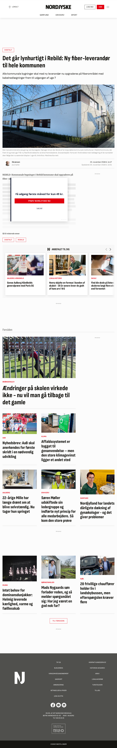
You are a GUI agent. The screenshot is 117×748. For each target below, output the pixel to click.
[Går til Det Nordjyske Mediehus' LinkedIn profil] (64, 705)
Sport (74, 15)
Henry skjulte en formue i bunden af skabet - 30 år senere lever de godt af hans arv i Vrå (67, 285)
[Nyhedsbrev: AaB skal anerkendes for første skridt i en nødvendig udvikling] (20, 423)
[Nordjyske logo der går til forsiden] (58, 7)
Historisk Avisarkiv (97, 668)
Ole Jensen (16, 162)
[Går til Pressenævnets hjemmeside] (58, 729)
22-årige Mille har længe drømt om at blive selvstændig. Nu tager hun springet (19, 505)
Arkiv (97, 674)
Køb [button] (100, 7)
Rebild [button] (21, 240)
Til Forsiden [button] (59, 621)
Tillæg (97, 690)
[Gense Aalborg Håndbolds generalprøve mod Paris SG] (25, 265)
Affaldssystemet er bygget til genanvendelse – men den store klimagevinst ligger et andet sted (58, 450)
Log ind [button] (89, 7)
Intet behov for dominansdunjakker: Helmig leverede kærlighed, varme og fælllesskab (18, 599)
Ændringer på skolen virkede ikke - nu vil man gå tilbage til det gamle (36, 395)
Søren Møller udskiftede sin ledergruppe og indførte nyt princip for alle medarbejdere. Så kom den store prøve (58, 509)
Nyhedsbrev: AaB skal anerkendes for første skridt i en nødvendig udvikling (19, 450)
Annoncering (58, 685)
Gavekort (58, 679)
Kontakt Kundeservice (97, 662)
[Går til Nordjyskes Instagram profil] (58, 705)
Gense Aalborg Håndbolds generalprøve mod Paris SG (20, 284)
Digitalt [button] (8, 50)
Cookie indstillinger (59, 744)
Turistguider (97, 685)
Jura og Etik (58, 696)
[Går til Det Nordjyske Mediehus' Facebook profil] (53, 705)
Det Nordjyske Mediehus (62, 713)
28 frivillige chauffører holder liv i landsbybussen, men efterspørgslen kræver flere (97, 593)
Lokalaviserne (97, 679)
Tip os (58, 662)
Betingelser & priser (58, 690)
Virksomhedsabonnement (58, 674)
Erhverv (60, 15)
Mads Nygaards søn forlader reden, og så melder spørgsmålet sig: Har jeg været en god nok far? (56, 596)
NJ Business (58, 668)
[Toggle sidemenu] (108, 7)
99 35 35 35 (60, 718)
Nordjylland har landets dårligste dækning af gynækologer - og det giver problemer (97, 510)
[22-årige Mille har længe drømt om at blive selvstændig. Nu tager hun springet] (20, 479)
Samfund (44, 15)
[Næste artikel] (110, 249)
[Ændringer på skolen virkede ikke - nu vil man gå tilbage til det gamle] (39, 357)
